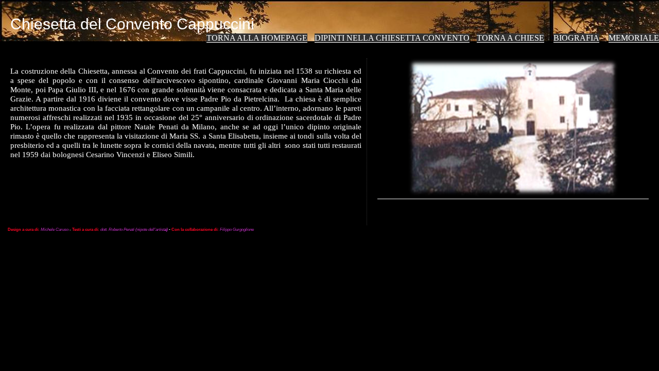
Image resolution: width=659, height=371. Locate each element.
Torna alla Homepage (256, 37)
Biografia (576, 37)
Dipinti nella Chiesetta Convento (392, 37)
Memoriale (634, 37)
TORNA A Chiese (510, 37)
